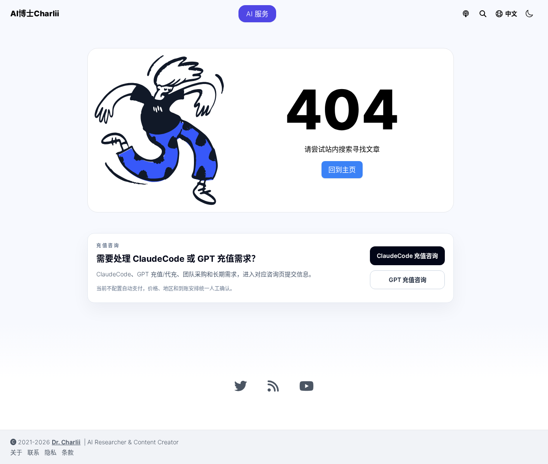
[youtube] (306, 386)
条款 (68, 452)
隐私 (51, 452)
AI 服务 (257, 13)
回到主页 (342, 169)
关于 (16, 452)
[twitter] (240, 386)
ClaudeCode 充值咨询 (407, 255)
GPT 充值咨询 (407, 279)
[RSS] (273, 386)
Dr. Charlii (66, 442)
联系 (33, 452)
